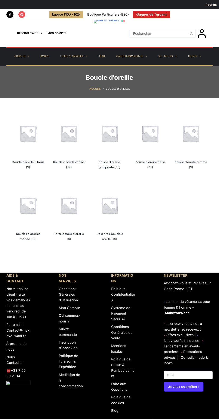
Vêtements (165, 56)
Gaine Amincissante (129, 56)
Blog (114, 410)
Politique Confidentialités (123, 294)
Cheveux (19, 56)
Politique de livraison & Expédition (68, 361)
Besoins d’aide (27, 33)
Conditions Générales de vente (121, 332)
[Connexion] (202, 33)
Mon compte (56, 33)
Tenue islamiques (71, 56)
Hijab (101, 56)
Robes (44, 56)
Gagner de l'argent (151, 14)
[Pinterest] (21, 14)
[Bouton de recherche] (191, 33)
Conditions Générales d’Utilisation (68, 294)
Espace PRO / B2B (66, 14)
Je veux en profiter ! (183, 387)
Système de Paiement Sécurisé (120, 313)
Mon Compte (69, 308)
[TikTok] (9, 14)
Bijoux (192, 56)
